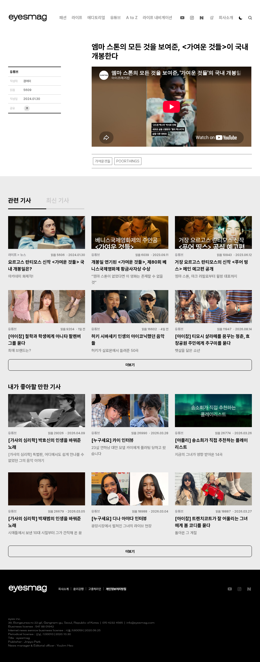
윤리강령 (78, 589)
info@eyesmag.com (140, 623)
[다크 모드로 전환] (240, 18)
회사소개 (226, 17)
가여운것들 (102, 161)
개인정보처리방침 (116, 589)
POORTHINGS (127, 161)
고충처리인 (94, 589)
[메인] (27, 18)
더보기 (130, 365)
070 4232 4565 (112, 623)
